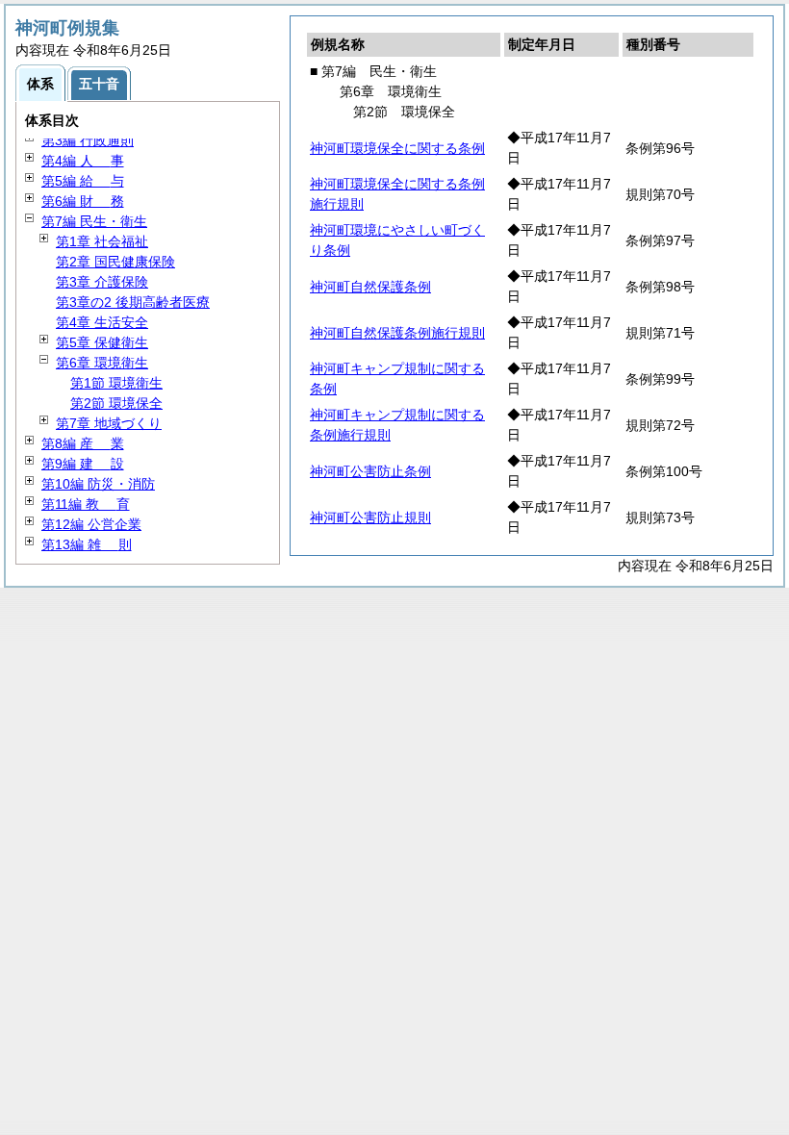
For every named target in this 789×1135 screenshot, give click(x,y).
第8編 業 (82, 443)
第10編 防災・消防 (98, 484)
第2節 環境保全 (116, 403)
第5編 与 (82, 181)
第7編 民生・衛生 (94, 221)
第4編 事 (82, 160)
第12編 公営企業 (91, 524)
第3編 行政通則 (87, 140)
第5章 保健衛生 (102, 342)
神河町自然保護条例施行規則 (397, 332)
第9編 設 (82, 463)
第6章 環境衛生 (102, 362)
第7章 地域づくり (109, 423)
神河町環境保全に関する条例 (397, 148)
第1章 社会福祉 (102, 241)
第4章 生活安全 (102, 322)
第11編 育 (85, 504)
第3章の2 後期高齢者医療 (133, 302)
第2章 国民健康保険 (115, 261)
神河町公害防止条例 (370, 471)
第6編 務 (82, 201)
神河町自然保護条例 (370, 286)
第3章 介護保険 (102, 282)
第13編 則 (86, 544)
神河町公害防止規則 (370, 517)
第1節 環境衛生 (116, 383)
